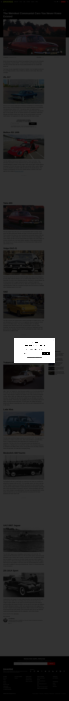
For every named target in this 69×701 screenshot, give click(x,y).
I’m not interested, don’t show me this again (34, 357)
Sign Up (46, 353)
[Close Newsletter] (53, 340)
